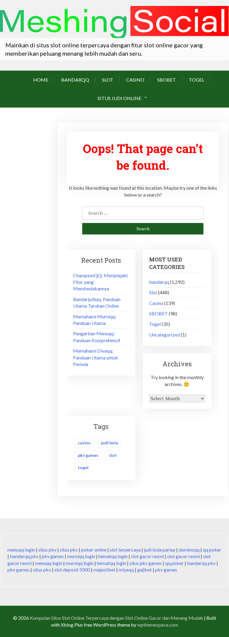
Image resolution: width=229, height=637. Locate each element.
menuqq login (21, 549)
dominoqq (189, 549)
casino (84, 442)
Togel (196, 79)
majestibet (104, 569)
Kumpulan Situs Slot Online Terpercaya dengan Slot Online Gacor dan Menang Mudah (116, 618)
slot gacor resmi (147, 556)
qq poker (212, 549)
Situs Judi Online (119, 98)
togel (83, 467)
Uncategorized (164, 334)
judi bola (109, 442)
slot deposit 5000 (72, 569)
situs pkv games (145, 563)
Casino (135, 79)
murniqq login (81, 556)
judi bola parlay (159, 549)
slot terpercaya (125, 549)
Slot (107, 79)
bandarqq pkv (24, 556)
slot (113, 455)
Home (40, 79)
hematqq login (113, 556)
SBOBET (166, 79)
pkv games (88, 455)
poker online (93, 549)
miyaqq (126, 569)
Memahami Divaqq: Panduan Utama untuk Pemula (95, 357)
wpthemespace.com (157, 624)
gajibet (144, 569)
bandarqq (75, 79)
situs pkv (47, 549)
